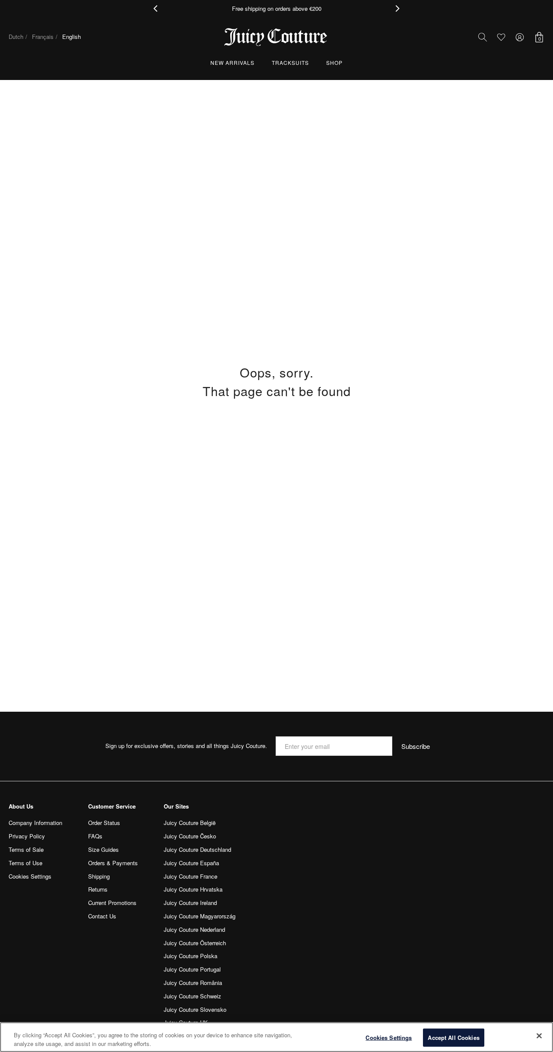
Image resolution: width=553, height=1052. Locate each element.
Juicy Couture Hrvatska (193, 889)
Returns (98, 889)
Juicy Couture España (191, 863)
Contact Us (102, 916)
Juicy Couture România (193, 982)
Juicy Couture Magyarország (199, 916)
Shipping (99, 876)
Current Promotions (112, 903)
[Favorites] (500, 37)
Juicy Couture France (190, 876)
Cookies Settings (388, 1037)
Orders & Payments (113, 863)
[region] (276, 1037)
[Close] (539, 1036)
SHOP (334, 62)
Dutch (16, 36)
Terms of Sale (26, 849)
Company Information (35, 823)
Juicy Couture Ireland (190, 903)
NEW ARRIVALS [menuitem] (232, 62)
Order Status (104, 823)
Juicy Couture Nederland (194, 929)
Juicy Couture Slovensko (195, 1009)
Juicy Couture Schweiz (192, 996)
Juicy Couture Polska (190, 956)
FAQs (95, 836)
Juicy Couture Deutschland (197, 849)
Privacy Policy (27, 836)
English (71, 36)
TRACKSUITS (290, 62)
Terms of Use (25, 863)
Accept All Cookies (453, 1037)
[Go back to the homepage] (276, 37)
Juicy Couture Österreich (195, 943)
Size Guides (103, 849)
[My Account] (519, 37)
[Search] (482, 37)
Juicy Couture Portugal (192, 969)
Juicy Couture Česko (190, 836)
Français (43, 36)
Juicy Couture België (190, 823)
